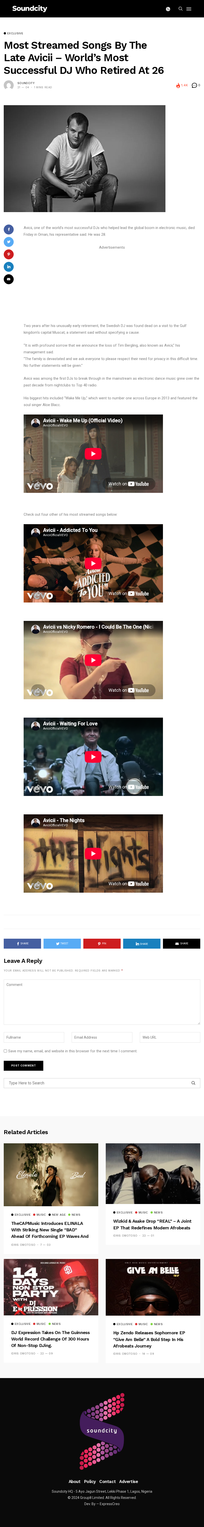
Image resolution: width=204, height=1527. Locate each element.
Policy (90, 1481)
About (75, 1481)
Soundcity (26, 83)
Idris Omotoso (23, 1245)
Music (41, 1215)
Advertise (128, 1481)
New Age (59, 1215)
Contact (107, 1481)
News (76, 1215)
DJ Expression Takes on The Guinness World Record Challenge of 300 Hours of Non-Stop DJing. (50, 1339)
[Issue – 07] (102, 1431)
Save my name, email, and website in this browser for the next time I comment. (72, 1051)
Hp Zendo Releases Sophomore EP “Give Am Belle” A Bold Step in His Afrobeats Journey (149, 1339)
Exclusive (15, 33)
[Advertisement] (112, 286)
